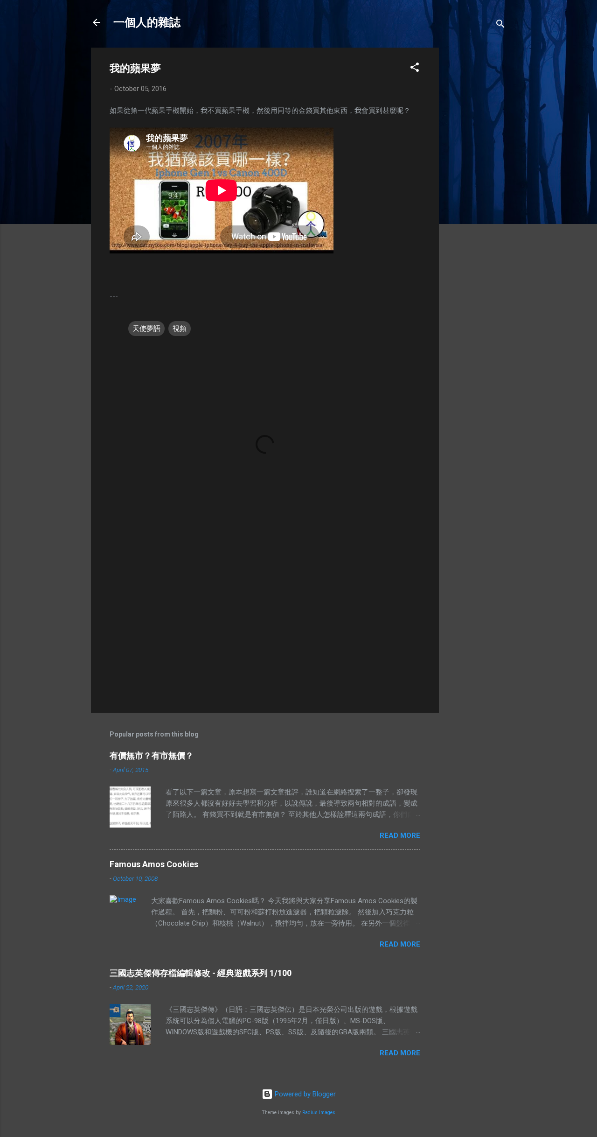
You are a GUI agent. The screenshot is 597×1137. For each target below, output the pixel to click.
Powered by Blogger (304, 1094)
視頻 (180, 328)
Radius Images (318, 1112)
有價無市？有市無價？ (152, 755)
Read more (400, 835)
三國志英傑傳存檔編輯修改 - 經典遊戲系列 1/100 (201, 973)
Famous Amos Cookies (154, 864)
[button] (414, 69)
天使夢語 (146, 328)
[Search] (500, 25)
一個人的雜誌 (146, 22)
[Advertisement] (476, 188)
